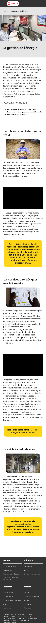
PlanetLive (27, 608)
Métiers (5, 604)
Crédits (5, 616)
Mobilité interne (8, 608)
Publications (28, 604)
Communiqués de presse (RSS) (14, 614)
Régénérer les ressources (32, 574)
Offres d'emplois (8, 596)
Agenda (26, 600)
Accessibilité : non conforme (21, 616)
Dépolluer (27, 570)
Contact (30, 614)
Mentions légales (9, 618)
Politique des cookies (10, 620)
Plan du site (25, 620)
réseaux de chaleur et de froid (21, 168)
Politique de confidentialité (27, 618)
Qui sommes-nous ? (9, 566)
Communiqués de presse (32, 596)
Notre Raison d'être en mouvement (10, 579)
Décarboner (28, 566)
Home (5, 11)
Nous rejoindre (8, 593)
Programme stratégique (11, 574)
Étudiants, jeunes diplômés (12, 600)
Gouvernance (7, 570)
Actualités (27, 593)
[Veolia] (13, 3)
